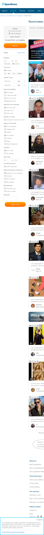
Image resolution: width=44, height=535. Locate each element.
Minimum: (8, 81)
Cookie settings (34, 487)
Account (31, 11)
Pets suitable (10, 182)
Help (39, 11)
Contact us (33, 510)
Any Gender (10, 135)
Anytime (8, 70)
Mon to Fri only (11, 98)
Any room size (10, 107)
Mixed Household (11, 144)
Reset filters (21, 53)
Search (4, 11)
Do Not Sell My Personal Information (13, 532)
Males (8, 141)
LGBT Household (11, 166)
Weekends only (11, 101)
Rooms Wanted (16, 33)
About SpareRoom (35, 464)
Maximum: (8, 85)
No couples (10, 153)
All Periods (9, 92)
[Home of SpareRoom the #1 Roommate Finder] (9, 4)
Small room (9, 113)
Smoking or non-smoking (14, 173)
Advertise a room (35, 495)
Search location (15, 37)
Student (8, 132)
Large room (10, 110)
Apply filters (15, 204)
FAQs (31, 514)
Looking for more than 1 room (15, 120)
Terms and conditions (36, 480)
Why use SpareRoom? (36, 468)
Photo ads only (11, 188)
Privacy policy (34, 483)
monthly (17, 64)
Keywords (7, 195)
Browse (13, 11)
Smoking (9, 176)
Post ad (22, 11)
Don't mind (9, 150)
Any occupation (11, 126)
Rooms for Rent (16, 31)
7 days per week (11, 95)
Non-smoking (10, 179)
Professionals (10, 129)
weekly (8, 64)
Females (8, 138)
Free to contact (11, 191)
